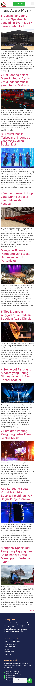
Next (31, 610)
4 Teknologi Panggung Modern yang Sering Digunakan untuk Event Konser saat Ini (16, 375)
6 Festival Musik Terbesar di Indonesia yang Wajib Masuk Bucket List (15, 139)
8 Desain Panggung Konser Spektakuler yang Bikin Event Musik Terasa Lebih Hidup (16, 21)
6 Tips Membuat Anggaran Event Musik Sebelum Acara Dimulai (16, 315)
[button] (32, 3)
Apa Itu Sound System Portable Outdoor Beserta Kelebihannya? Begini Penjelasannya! (16, 494)
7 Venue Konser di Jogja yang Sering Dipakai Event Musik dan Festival (17, 198)
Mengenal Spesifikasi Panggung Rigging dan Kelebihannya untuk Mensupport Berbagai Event (16, 555)
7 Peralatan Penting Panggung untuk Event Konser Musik (16, 434)
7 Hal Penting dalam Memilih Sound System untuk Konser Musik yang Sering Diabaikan (16, 80)
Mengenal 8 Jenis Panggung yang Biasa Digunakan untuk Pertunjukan (15, 255)
